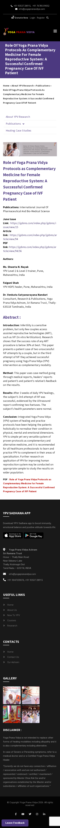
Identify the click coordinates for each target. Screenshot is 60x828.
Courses (11, 620)
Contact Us (13, 657)
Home (6, 85)
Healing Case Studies (18, 130)
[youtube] (23, 814)
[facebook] (16, 814)
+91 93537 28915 (22, 6)
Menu (55, 31)
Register (41, 17)
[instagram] (37, 814)
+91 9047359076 (15, 580)
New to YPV (13, 615)
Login (32, 17)
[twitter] (30, 814)
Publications (43, 85)
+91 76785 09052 (40, 6)
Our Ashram (13, 662)
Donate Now (21, 17)
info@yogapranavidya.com (32, 9)
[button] (30, 123)
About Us (12, 610)
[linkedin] (44, 814)
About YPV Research (23, 85)
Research (12, 625)
